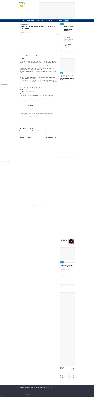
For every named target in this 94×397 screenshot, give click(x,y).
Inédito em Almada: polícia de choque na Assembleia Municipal (43, 0)
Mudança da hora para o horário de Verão (67, 157)
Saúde (64, 76)
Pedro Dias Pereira (67, 47)
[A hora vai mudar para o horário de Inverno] (71, 239)
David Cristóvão (67, 32)
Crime (42, 20)
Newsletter (37, 387)
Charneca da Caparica (64, 279)
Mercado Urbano (25, 24)
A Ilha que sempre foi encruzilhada (67, 45)
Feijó (21, 24)
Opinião (60, 20)
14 (69, 373)
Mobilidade (38, 20)
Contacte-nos (33, 387)
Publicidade (50, 387)
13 (67, 373)
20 (67, 375)
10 (60, 373)
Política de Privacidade (43, 387)
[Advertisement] (57, 10)
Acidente (65, 285)
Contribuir (66, 20)
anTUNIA (32, 69)
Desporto (56, 20)
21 (69, 375)
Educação (51, 20)
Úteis (61, 73)
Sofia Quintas (28, 32)
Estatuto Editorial (22, 387)
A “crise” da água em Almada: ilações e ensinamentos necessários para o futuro (69, 51)
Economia (28, 20)
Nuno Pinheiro (66, 41)
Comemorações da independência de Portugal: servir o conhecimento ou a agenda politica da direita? (68, 38)
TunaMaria (27, 69)
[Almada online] (20, 20)
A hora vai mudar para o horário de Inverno (63, 240)
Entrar (25, 5)
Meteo (61, 76)
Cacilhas (61, 285)
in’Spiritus (38, 69)
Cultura (45, 20)
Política (32, 20)
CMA (48, 81)
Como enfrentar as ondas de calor (67, 78)
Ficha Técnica (27, 387)
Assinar (21, 5)
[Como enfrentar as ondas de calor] (67, 75)
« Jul (60, 381)
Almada (23, 20)
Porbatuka (22, 69)
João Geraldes (66, 55)
